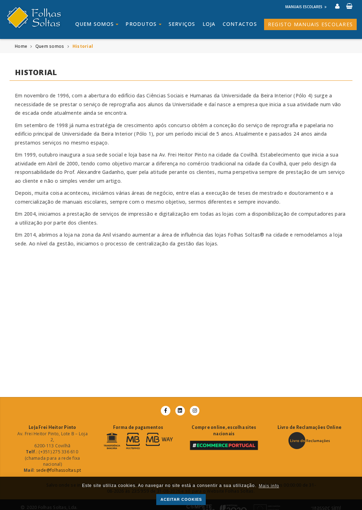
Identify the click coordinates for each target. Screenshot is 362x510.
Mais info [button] (269, 485)
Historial (82, 46)
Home (21, 46)
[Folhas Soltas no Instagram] (194, 410)
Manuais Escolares (303, 6)
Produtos (141, 24)
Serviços (182, 24)
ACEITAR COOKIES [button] (181, 499)
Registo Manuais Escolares (310, 24)
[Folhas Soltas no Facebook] (165, 410)
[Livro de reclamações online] (309, 440)
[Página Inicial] (42, 17)
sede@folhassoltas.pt (58, 470)
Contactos (240, 24)
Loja (209, 24)
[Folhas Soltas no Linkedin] (180, 410)
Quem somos (95, 24)
